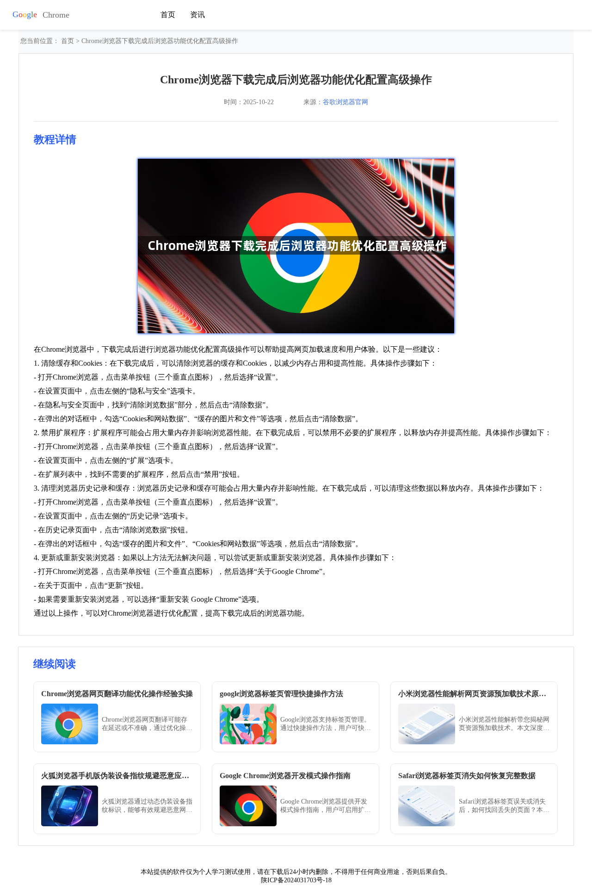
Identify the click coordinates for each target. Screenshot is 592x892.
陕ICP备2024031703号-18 (296, 880)
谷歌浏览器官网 (345, 102)
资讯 (197, 15)
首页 (167, 15)
